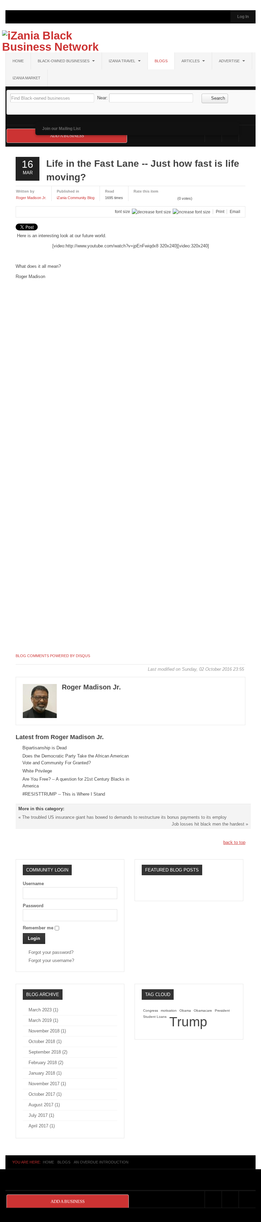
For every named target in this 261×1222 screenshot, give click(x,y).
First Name (44, 586)
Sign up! (131, 688)
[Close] (230, 511)
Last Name (44, 622)
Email (39, 550)
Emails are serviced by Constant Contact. (165, 669)
